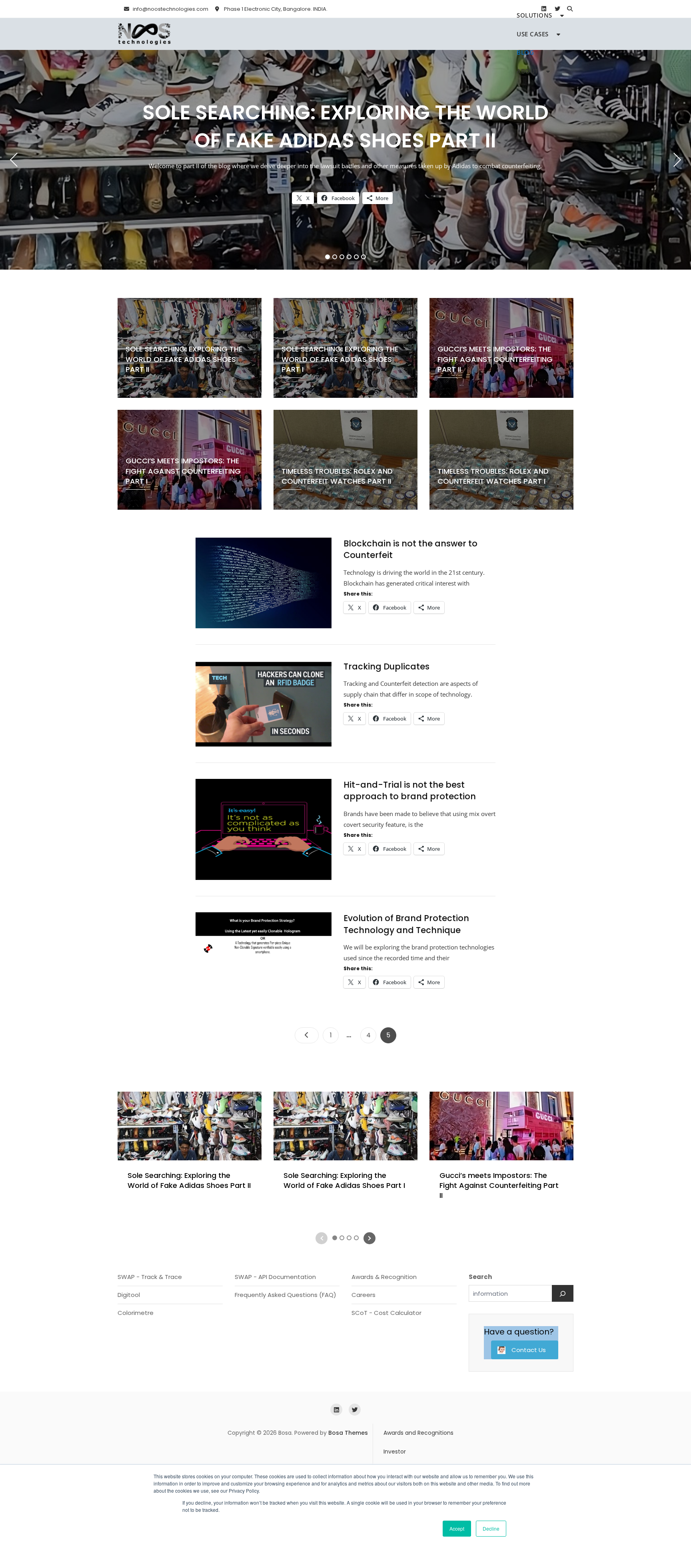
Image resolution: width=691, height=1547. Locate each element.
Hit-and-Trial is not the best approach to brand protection (410, 790)
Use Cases (533, 34)
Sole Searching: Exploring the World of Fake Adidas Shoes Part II (345, 126)
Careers (363, 1295)
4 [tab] (349, 256)
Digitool (129, 1295)
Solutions (534, 15)
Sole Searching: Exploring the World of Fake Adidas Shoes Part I (340, 359)
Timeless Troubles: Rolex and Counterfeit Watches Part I (493, 476)
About (527, 71)
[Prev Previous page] (307, 1035)
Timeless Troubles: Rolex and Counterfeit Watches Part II (337, 476)
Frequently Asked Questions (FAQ (284, 1295)
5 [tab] (357, 256)
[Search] (562, 1293)
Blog (525, 52)
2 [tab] (334, 256)
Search (480, 1277)
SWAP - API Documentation (275, 1277)
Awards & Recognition (384, 1277)
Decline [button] (491, 1528)
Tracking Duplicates (386, 666)
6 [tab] (363, 256)
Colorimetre (136, 1313)
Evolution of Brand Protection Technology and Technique (406, 923)
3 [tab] (342, 256)
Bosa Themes (348, 1433)
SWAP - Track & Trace (150, 1277)
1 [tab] (328, 256)
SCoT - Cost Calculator (386, 1313)
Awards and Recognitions (418, 1433)
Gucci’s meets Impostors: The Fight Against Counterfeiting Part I (183, 471)
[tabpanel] (345, 160)
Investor (394, 1452)
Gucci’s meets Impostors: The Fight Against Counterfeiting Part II (495, 359)
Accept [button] (456, 1528)
